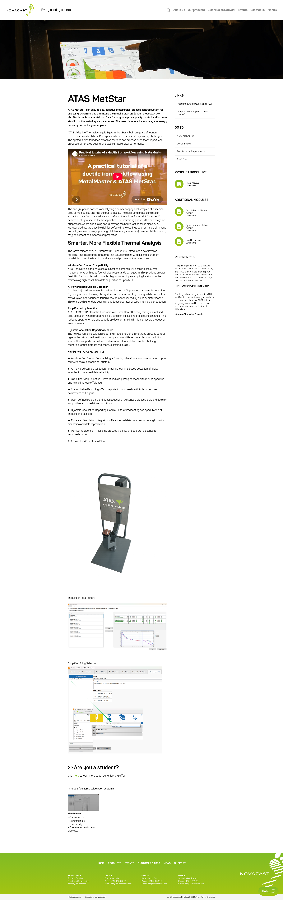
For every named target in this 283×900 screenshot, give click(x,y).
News (167, 863)
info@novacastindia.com (121, 884)
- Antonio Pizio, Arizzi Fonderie (189, 314)
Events (242, 10)
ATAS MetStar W (185, 136)
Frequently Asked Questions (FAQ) (194, 104)
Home (101, 863)
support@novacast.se (77, 884)
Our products (196, 10)
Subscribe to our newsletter (95, 897)
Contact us (257, 10)
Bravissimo (211, 897)
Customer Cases (149, 863)
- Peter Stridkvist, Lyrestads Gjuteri (192, 286)
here (76, 775)
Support (180, 863)
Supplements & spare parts (191, 151)
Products (114, 863)
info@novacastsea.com (194, 884)
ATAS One (182, 159)
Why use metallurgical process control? (192, 113)
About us (179, 10)
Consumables (184, 144)
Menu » (272, 10)
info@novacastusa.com (157, 884)
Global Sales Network (221, 10)
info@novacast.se (81, 881)
